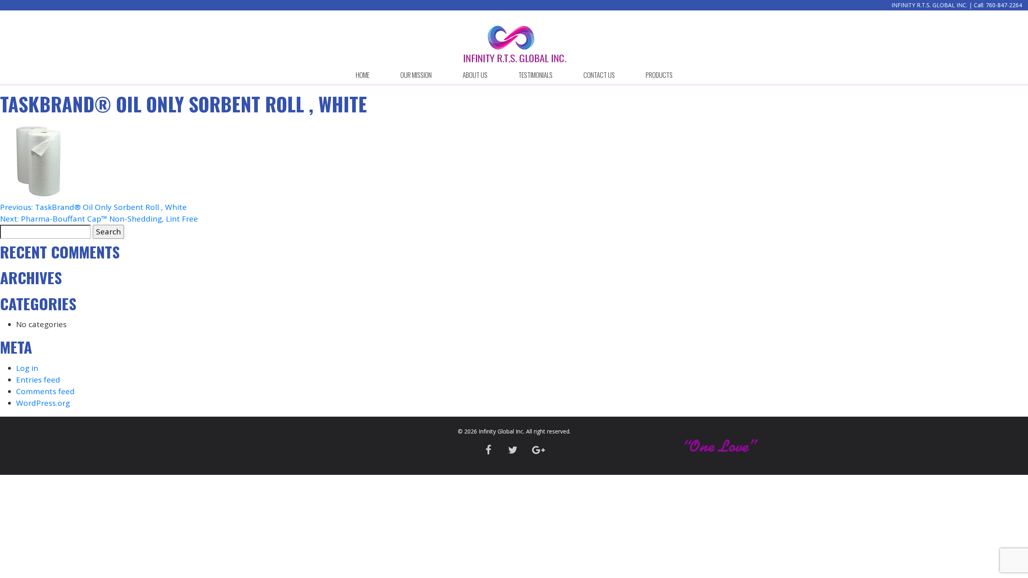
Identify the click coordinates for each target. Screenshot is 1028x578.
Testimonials (535, 75)
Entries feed (38, 379)
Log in (27, 368)
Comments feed (45, 391)
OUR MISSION (416, 75)
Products (659, 75)
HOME (362, 75)
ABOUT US (475, 75)
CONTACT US (599, 75)
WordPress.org (43, 403)
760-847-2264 (1004, 5)
